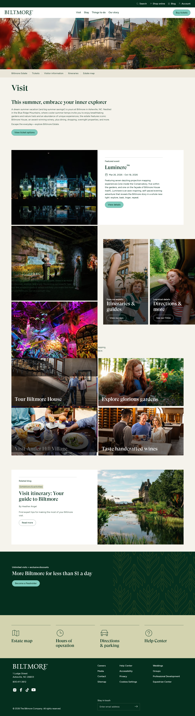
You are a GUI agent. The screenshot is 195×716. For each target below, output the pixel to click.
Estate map (89, 73)
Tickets (35, 73)
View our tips (116, 318)
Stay (86, 12)
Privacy (123, 676)
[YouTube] (33, 690)
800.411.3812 (19, 681)
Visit (78, 12)
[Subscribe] (136, 706)
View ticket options (24, 132)
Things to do (99, 12)
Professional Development (166, 676)
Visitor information (53, 73)
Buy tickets (181, 12)
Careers (102, 665)
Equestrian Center (162, 681)
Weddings (158, 665)
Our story (113, 12)
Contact (102, 676)
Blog (173, 4)
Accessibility (126, 671)
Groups (156, 671)
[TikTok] (27, 690)
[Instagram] (15, 690)
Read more (27, 522)
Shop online (159, 4)
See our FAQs (163, 318)
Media (101, 671)
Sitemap (102, 681)
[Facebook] (21, 690)
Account (186, 3)
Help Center (125, 665)
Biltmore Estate (19, 73)
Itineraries (73, 73)
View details (114, 204)
